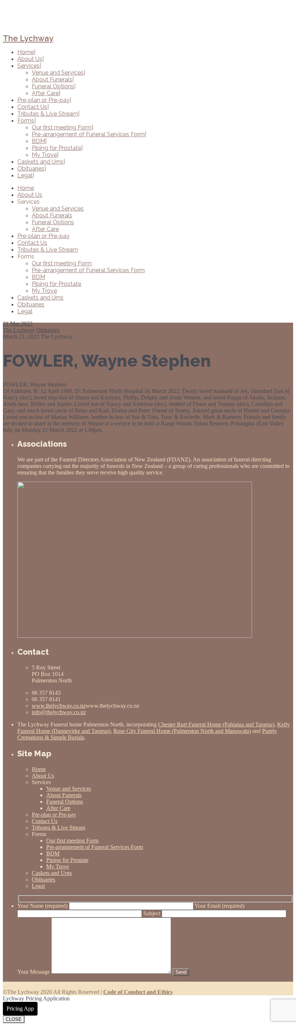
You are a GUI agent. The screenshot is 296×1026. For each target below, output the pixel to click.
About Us (29, 194)
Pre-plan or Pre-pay (43, 236)
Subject (152, 913)
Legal (24, 311)
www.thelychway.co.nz (59, 706)
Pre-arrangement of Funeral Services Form (88, 270)
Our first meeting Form (62, 263)
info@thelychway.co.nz (59, 712)
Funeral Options (53, 222)
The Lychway (28, 38)
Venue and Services (58, 208)
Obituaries (30, 304)
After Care (45, 229)
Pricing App (20, 1008)
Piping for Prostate (56, 283)
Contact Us (32, 242)
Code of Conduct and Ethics (138, 992)
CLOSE (14, 1019)
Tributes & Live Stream (47, 249)
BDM (38, 277)
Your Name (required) (43, 906)
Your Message (34, 972)
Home (25, 188)
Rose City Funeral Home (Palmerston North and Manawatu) (182, 731)
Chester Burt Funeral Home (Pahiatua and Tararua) (216, 724)
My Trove (44, 290)
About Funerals (52, 215)
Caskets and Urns (40, 297)
